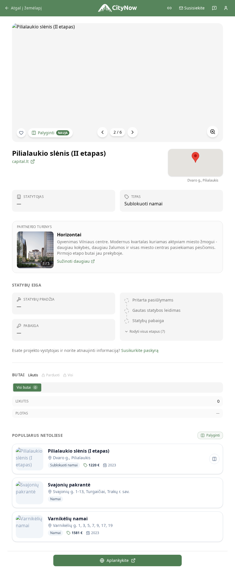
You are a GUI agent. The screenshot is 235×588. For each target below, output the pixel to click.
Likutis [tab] (33, 375)
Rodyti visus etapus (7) (147, 331)
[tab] (27, 387)
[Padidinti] (212, 131)
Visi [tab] (70, 375)
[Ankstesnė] (102, 132)
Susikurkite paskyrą (139, 350)
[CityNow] (117, 8)
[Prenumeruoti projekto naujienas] (21, 132)
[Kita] (133, 132)
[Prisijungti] (225, 8)
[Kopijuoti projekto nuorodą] (169, 8)
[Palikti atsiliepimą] (214, 8)
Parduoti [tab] (53, 375)
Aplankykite (118, 560)
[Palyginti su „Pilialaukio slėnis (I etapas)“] (214, 459)
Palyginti (53, 132)
